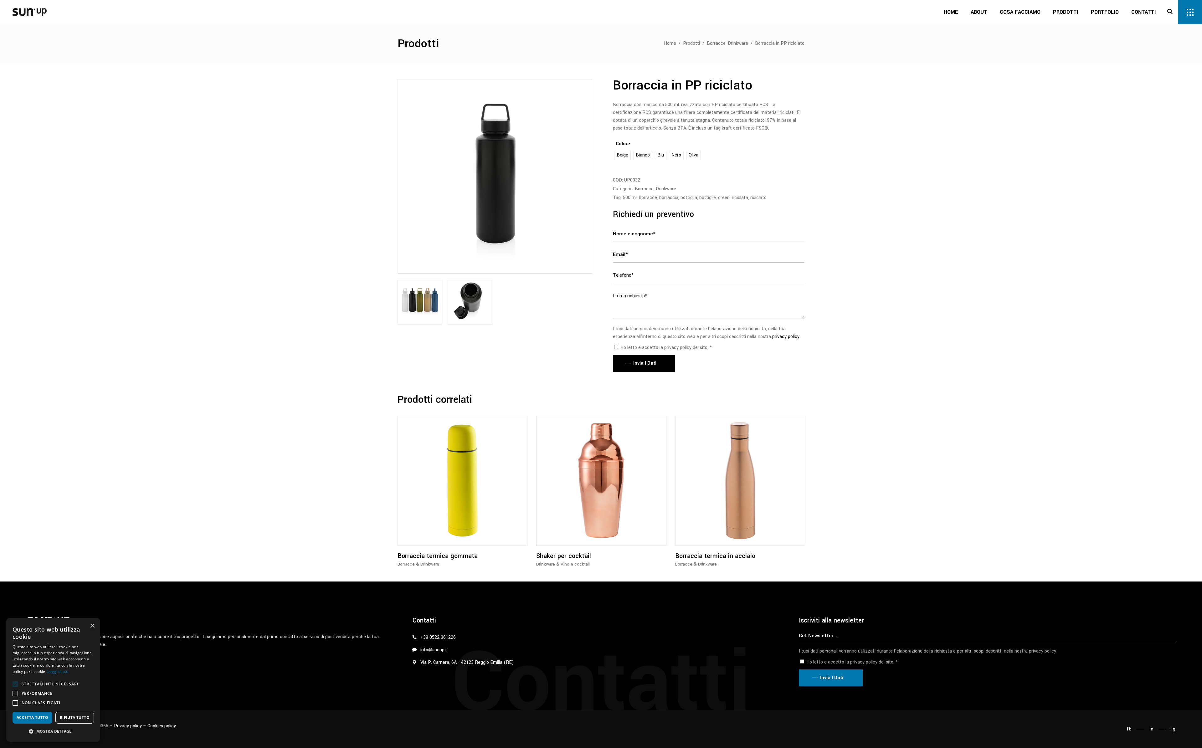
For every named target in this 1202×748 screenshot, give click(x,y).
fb (1129, 728)
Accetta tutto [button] (32, 717)
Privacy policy (128, 726)
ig (1173, 728)
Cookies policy (161, 726)
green (724, 197)
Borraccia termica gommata (438, 556)
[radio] (622, 155)
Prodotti (691, 43)
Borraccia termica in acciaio (715, 556)
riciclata (740, 197)
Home (670, 43)
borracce (648, 197)
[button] (15, 684)
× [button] (92, 626)
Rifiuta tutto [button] (75, 717)
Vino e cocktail (575, 564)
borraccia (668, 197)
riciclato (758, 197)
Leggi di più (57, 671)
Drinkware (738, 43)
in (1151, 728)
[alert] (53, 680)
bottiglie (707, 197)
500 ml (630, 197)
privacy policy (785, 336)
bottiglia (689, 197)
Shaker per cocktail (563, 556)
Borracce (716, 43)
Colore (623, 144)
